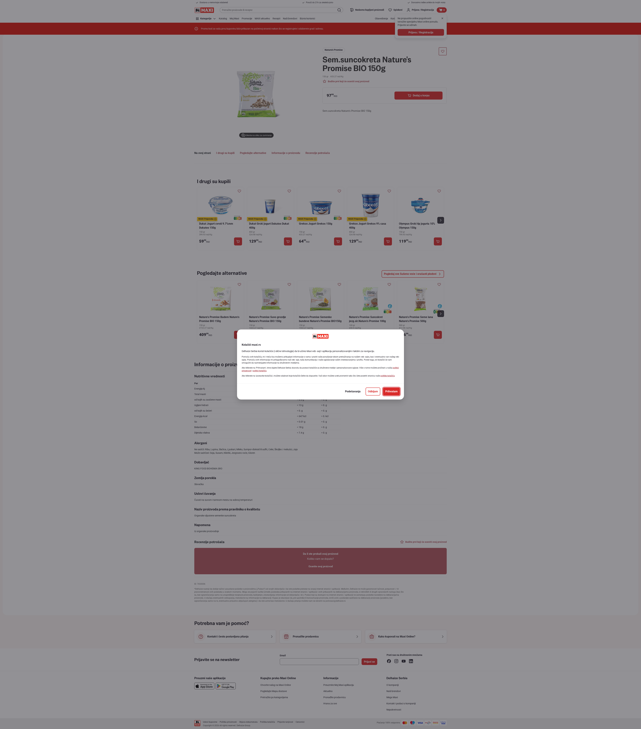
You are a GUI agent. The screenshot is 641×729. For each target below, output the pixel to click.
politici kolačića (259, 371)
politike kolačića (387, 376)
